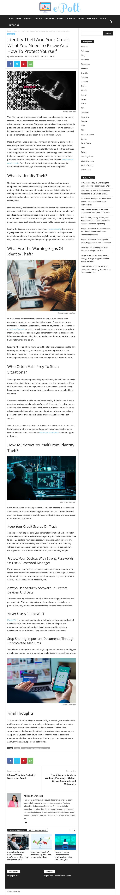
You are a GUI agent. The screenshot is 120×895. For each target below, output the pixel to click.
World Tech (92, 18)
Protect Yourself (36, 748)
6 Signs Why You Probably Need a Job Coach (21, 776)
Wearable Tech (87, 161)
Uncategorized (87, 156)
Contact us (14, 25)
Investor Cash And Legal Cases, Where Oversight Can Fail (94, 249)
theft (47, 748)
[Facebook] (10, 64)
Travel (60, 18)
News (18, 18)
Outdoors (70, 18)
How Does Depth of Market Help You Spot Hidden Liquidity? (41, 854)
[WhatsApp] (30, 64)
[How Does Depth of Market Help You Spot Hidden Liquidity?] (41, 842)
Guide (83, 86)
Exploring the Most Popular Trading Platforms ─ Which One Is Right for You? (17, 856)
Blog (83, 55)
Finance (38, 18)
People (84, 121)
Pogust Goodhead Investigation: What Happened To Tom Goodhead (96, 241)
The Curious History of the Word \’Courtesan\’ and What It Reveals (95, 211)
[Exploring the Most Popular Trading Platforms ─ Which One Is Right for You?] (18, 842)
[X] (17, 64)
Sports (81, 18)
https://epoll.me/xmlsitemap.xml (57, 876)
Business (28, 18)
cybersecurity (55, 229)
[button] (111, 22)
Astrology (85, 51)
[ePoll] (60, 7)
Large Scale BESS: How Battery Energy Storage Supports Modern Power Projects (95, 258)
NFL (83, 108)
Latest (83, 99)
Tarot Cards (86, 143)
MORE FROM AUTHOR (37, 830)
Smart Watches (87, 134)
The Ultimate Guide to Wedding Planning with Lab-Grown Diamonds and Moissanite (60, 779)
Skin (83, 130)
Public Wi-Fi (12, 620)
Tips (83, 148)
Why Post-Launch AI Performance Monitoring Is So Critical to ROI (95, 192)
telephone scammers (49, 432)
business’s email (16, 329)
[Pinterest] (24, 64)
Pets (83, 126)
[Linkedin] (25, 823)
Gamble (84, 73)
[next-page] (74, 830)
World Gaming (87, 165)
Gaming (103, 18)
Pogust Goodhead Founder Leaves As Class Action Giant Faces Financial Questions (95, 231)
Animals (84, 46)
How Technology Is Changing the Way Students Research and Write (95, 184)
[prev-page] (71, 830)
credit (17, 748)
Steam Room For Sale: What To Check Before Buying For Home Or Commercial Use (96, 269)
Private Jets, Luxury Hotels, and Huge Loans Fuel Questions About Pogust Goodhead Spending (95, 220)
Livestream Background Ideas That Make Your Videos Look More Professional (96, 202)
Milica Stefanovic (16, 56)
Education (49, 18)
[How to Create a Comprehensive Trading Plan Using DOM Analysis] (65, 842)
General (84, 82)
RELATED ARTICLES (17, 830)
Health (83, 90)
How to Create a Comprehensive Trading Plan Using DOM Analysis (63, 856)
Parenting (85, 117)
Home (11, 18)
